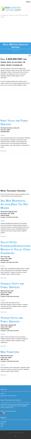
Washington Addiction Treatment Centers (14, 48)
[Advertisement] (15, 31)
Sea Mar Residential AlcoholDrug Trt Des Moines (14, 204)
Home (2, 48)
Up (15, 436)
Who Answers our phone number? (9, 395)
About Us (3, 393)
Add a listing (3, 421)
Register (3, 423)
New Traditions (10, 351)
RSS (4, 413)
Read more (3, 151)
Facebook (1, 413)
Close (25, 15)
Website (3, 135)
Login (2, 426)
